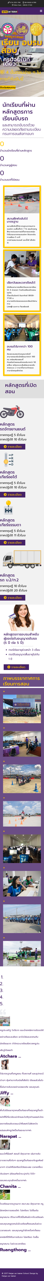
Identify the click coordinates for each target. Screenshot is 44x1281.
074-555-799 (15, 2)
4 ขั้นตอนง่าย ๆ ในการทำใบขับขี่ (20, 75)
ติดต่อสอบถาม (8, 87)
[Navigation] (41, 11)
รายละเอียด (14, 446)
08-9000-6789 (30, 2)
